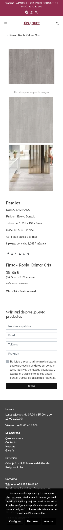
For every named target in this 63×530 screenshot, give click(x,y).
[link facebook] (26, 12)
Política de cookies (36, 513)
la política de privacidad (39, 369)
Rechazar (32, 521)
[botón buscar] (57, 23)
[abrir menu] (6, 23)
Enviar (31, 385)
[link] (32, 23)
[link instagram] (31, 12)
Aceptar (49, 521)
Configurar (15, 521)
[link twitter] (36, 12)
